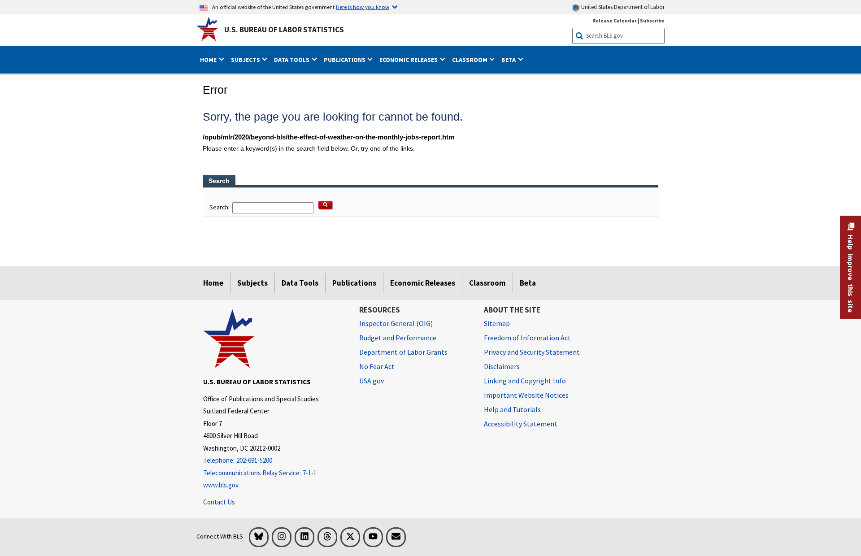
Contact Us (219, 502)
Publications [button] (345, 60)
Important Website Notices (526, 395)
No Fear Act (377, 366)
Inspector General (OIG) (396, 323)
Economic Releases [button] (409, 60)
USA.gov (371, 380)
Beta (528, 283)
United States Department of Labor (622, 7)
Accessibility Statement (520, 423)
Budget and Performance (397, 337)
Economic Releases (422, 283)
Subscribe (652, 20)
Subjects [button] (246, 60)
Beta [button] (509, 60)
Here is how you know (362, 6)
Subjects (252, 283)
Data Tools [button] (292, 60)
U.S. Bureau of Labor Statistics (284, 30)
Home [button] (209, 60)
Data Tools (300, 283)
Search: (220, 207)
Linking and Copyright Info (525, 380)
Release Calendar (614, 20)
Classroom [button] (470, 60)
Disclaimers (502, 366)
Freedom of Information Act (527, 337)
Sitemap (497, 323)
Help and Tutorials (512, 409)
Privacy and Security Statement (532, 352)
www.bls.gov (221, 485)
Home (213, 283)
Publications (354, 283)
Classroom (487, 283)
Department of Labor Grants (403, 352)
